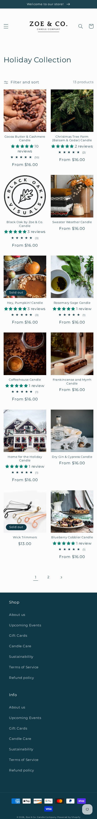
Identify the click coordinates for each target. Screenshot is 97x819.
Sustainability (21, 657)
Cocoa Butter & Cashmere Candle (25, 138)
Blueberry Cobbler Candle (72, 537)
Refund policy (21, 678)
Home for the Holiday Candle (25, 458)
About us (17, 615)
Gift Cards (18, 636)
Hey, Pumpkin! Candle (25, 302)
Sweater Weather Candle (72, 222)
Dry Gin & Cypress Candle (72, 456)
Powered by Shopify (68, 817)
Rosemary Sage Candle (72, 302)
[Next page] (61, 577)
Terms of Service (24, 667)
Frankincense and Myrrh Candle (72, 381)
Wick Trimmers (25, 537)
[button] (6, 26)
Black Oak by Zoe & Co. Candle (25, 223)
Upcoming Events (25, 625)
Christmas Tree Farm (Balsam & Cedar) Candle (72, 138)
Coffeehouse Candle (25, 379)
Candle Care (20, 646)
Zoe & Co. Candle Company (41, 817)
